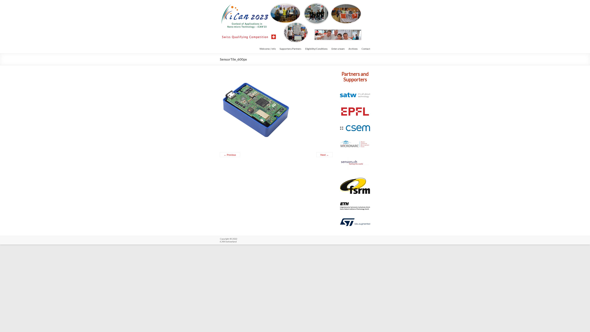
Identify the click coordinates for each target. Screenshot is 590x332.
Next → (324, 154)
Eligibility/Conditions (316, 48)
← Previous (230, 154)
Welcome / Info (268, 48)
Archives (353, 48)
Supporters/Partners (290, 48)
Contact (366, 48)
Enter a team (338, 48)
